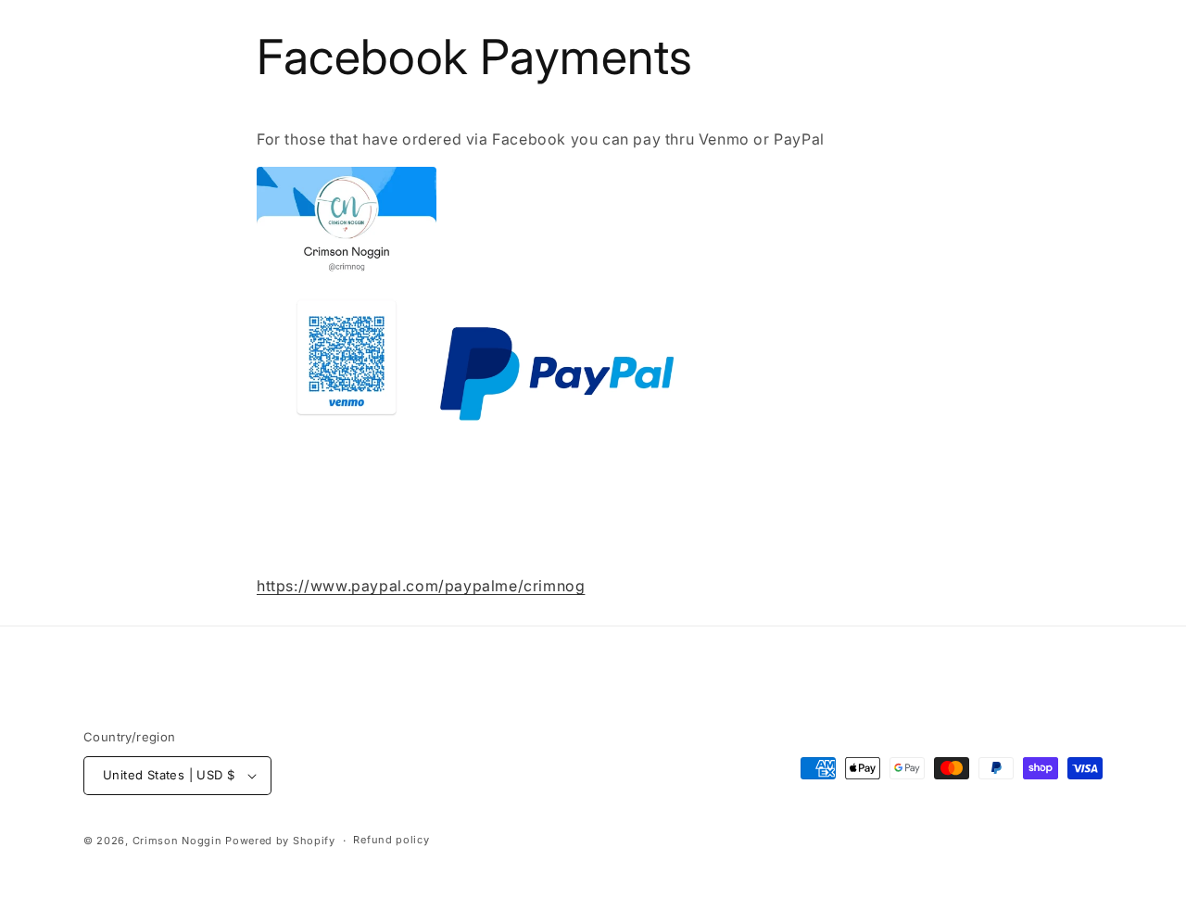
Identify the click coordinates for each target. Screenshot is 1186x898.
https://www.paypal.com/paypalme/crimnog (421, 585)
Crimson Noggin (177, 840)
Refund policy (391, 839)
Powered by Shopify (280, 840)
